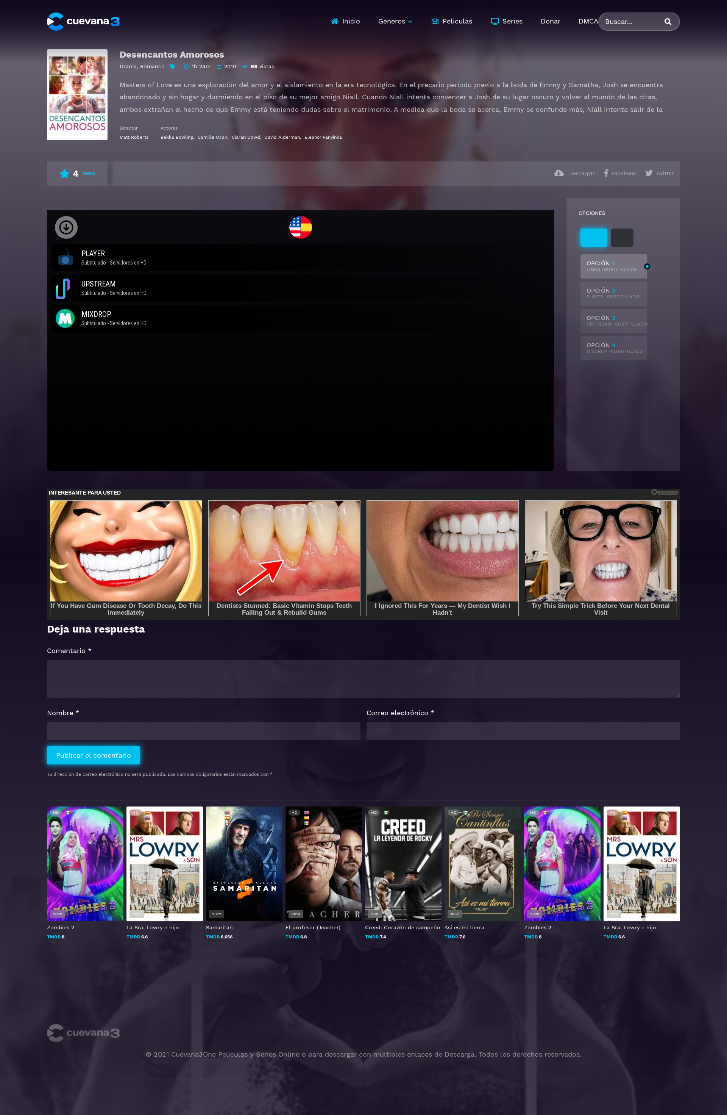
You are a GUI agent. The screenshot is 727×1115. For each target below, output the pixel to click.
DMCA (588, 21)
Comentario (69, 651)
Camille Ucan (212, 137)
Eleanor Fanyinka (323, 137)
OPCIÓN (611, 266)
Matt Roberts (134, 137)
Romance (152, 66)
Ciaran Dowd (246, 137)
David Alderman (282, 137)
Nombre (63, 713)
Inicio (351, 21)
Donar (550, 21)
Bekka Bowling (177, 137)
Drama (128, 66)
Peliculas (457, 21)
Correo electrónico (400, 713)
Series (512, 21)
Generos (391, 21)
